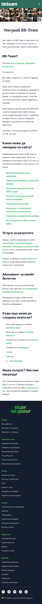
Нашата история (8, 475)
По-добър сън (7, 456)
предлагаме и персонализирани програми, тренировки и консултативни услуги (20, 246)
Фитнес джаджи (8, 570)
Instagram (24, 347)
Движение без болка (10, 452)
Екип (4, 483)
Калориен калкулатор (10, 523)
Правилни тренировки (11, 447)
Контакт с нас (7, 487)
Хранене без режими (10, 443)
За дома (5, 574)
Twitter (9, 352)
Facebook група (13, 328)
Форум (4, 547)
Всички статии (8, 527)
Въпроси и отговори (10, 432)
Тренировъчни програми (17, 204)
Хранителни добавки (10, 519)
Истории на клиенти (10, 428)
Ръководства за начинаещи (13, 507)
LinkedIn (10, 356)
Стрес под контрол (9, 460)
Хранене (5, 511)
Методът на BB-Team (10, 479)
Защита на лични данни (11, 495)
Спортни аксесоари (10, 582)
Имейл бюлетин (8, 543)
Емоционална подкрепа (11, 464)
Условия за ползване (10, 491)
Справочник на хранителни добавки (22, 216)
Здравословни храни (10, 566)
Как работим (7, 424)
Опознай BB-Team (9, 538)
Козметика (6, 578)
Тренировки (6, 515)
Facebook (17, 361)
